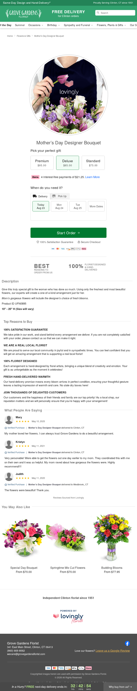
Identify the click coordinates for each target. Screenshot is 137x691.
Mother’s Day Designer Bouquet (44, 427)
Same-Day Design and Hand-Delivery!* (27, 2)
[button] (128, 675)
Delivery (42, 196)
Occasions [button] (34, 25)
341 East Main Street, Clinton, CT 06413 (30, 647)
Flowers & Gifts (24, 35)
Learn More (92, 177)
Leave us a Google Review (113, 651)
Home (10, 35)
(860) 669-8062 (16, 650)
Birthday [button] (52, 25)
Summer (20, 25)
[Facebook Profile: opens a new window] (127, 643)
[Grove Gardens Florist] (23, 14)
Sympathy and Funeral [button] (77, 25)
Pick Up (62, 196)
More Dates (96, 206)
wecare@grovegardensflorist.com (26, 654)
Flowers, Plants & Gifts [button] (110, 25)
